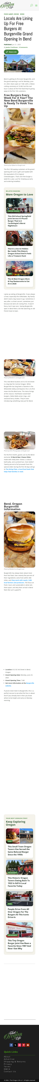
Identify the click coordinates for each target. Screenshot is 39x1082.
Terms (7, 1066)
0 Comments (23, 47)
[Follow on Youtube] (28, 1045)
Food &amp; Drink (11, 14)
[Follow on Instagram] (19, 1045)
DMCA (7, 1069)
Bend (22, 14)
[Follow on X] (15, 1045)
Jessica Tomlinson (12, 47)
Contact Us (10, 1071)
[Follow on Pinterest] (23, 1045)
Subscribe (19, 800)
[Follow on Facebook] (11, 1045)
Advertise (9, 1059)
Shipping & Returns (15, 1061)
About (7, 1057)
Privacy (8, 1064)
